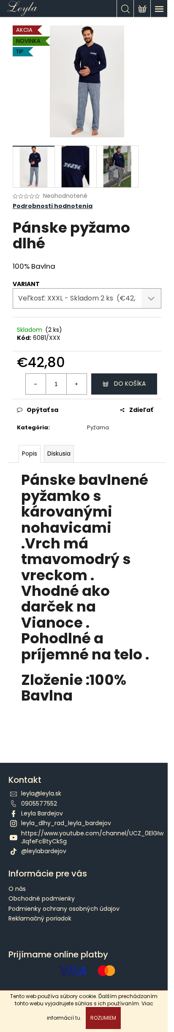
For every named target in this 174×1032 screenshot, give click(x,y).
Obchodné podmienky (41, 898)
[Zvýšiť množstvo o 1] (76, 384)
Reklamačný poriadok (39, 918)
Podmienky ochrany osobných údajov (64, 908)
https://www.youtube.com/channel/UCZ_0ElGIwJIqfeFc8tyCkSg (92, 837)
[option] (87, 726)
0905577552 (39, 803)
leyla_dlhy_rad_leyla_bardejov (66, 823)
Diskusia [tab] (59, 453)
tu (77, 1017)
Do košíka (130, 383)
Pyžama (98, 427)
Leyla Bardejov (42, 813)
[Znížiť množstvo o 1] (36, 384)
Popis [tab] (29, 453)
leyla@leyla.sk (41, 793)
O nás (17, 889)
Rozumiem (103, 1017)
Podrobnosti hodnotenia (52, 206)
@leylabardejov (43, 851)
